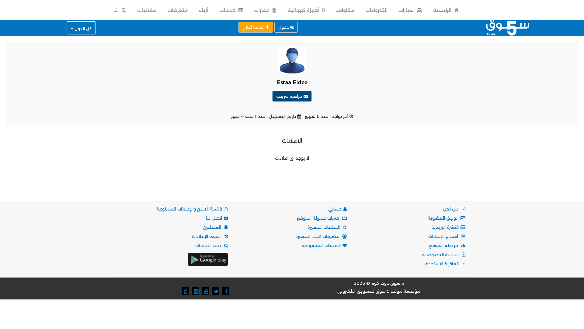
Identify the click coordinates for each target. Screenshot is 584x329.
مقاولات (344, 10)
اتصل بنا (214, 218)
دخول (284, 27)
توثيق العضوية (443, 218)
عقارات (262, 10)
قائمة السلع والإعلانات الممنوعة (189, 209)
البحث (112, 10)
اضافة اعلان (254, 27)
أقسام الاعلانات (443, 236)
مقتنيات (147, 10)
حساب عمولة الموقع (318, 218)
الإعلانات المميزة (324, 227)
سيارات (406, 10)
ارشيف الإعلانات (207, 236)
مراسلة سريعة (290, 96)
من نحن (451, 209)
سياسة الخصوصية (441, 254)
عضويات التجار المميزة (317, 236)
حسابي (335, 209)
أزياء (203, 10)
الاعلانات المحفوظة (321, 245)
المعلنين (212, 227)
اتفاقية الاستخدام (442, 264)
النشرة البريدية (445, 227)
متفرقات (178, 10)
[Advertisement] (292, 175)
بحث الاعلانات (208, 245)
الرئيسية (443, 10)
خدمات (228, 10)
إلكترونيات (376, 10)
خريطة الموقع (444, 245)
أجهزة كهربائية (304, 10)
